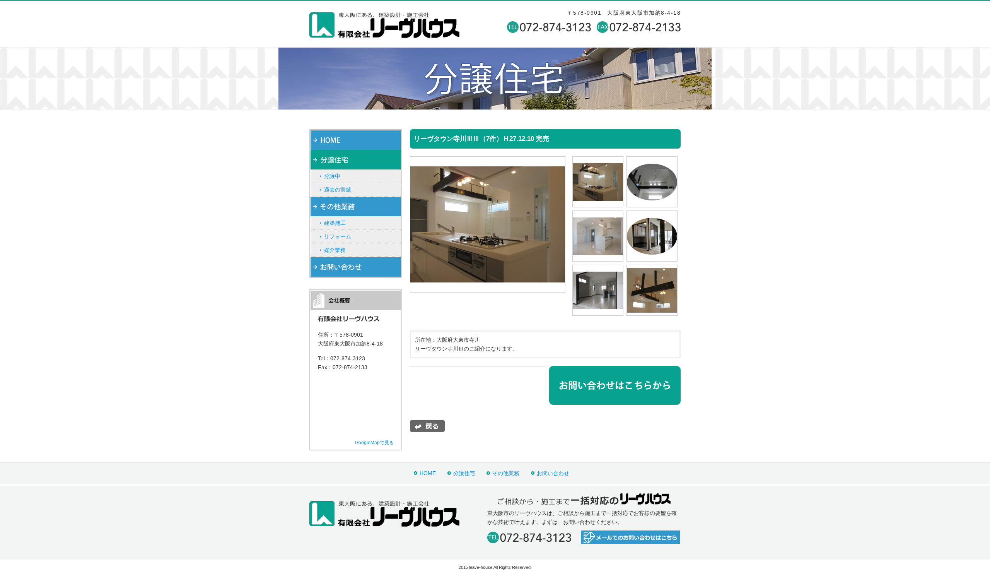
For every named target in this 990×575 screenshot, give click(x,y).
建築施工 (335, 223)
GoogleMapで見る (374, 442)
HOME (428, 473)
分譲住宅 (464, 473)
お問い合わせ (553, 473)
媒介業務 (335, 250)
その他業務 (505, 473)
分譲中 (332, 176)
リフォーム (337, 236)
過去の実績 (337, 190)
